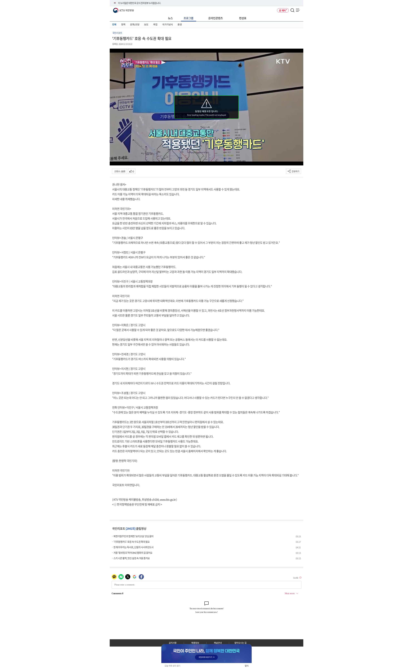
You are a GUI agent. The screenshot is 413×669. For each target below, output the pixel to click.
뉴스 (170, 18)
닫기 (246, 666)
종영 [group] (180, 24)
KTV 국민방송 (119, 9)
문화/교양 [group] (134, 24)
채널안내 (218, 643)
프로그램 (188, 18)
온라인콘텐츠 (215, 18)
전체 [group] (114, 24)
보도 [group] (146, 24)
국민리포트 (117, 32)
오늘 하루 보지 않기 (172, 666)
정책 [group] (123, 24)
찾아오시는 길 (240, 643)
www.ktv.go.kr (168, 499)
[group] (206, 653)
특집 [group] (155, 24)
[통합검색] (292, 10)
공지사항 (172, 643)
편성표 (242, 18)
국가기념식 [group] (167, 24)
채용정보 (195, 643)
